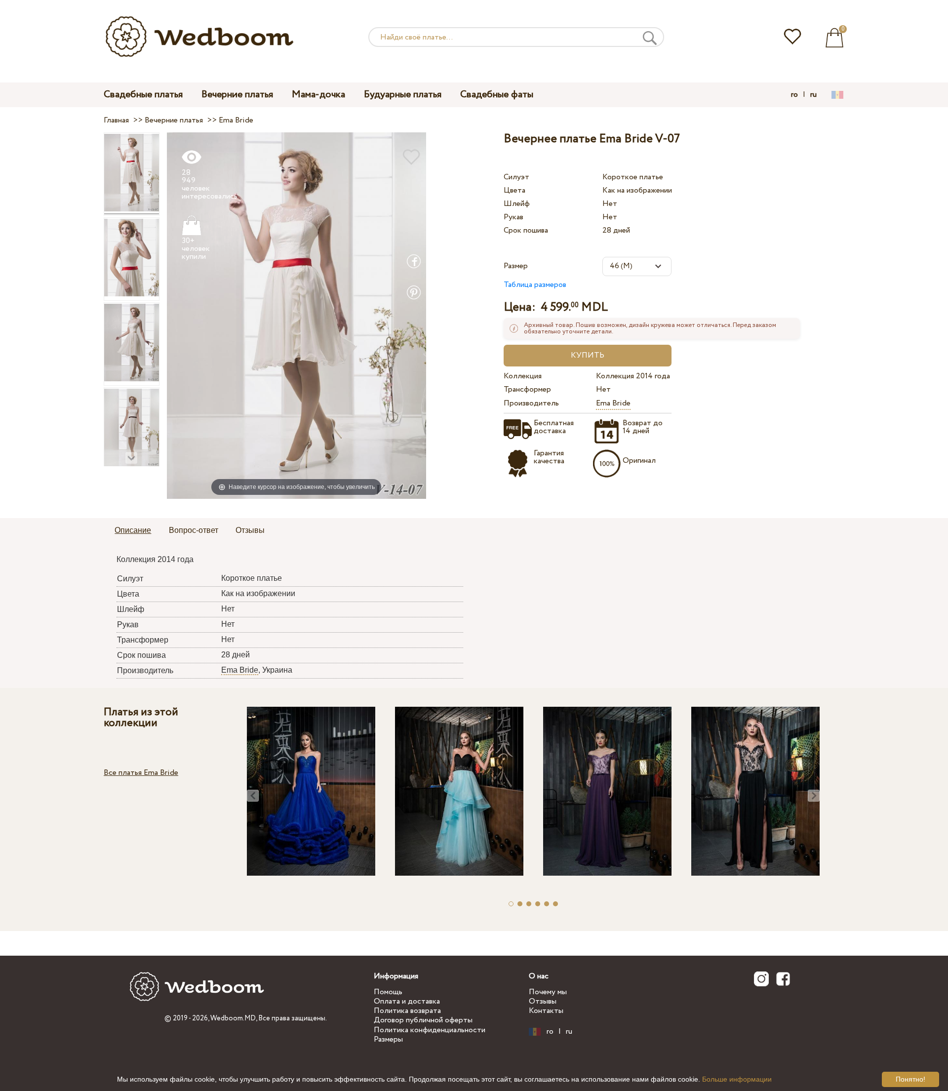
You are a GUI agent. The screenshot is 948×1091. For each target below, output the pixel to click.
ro (794, 95)
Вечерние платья (237, 94)
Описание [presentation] (133, 530)
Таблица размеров (535, 284)
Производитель (531, 403)
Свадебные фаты (496, 94)
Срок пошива (526, 230)
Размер (516, 266)
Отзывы (542, 1001)
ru (813, 95)
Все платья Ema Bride (141, 772)
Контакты (546, 1010)
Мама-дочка (318, 94)
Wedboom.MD (233, 1018)
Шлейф (517, 203)
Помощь (388, 992)
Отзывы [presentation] (250, 530)
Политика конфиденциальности (429, 1030)
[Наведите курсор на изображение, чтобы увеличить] (296, 315)
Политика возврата (407, 1010)
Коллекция (523, 376)
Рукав (513, 217)
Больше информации (737, 1079)
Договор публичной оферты (423, 1020)
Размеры (388, 1039)
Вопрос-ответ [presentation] (193, 530)
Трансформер (527, 389)
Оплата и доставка (407, 1001)
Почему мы (548, 992)
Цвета (514, 190)
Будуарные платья (402, 94)
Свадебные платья (143, 94)
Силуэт (516, 177)
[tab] (133, 531)
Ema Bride (613, 403)
